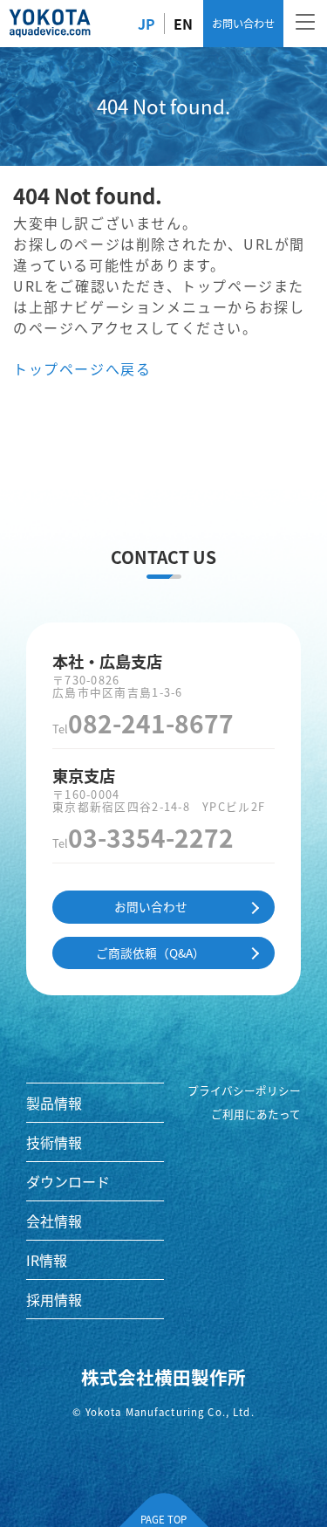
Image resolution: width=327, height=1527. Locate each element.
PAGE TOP (163, 1519)
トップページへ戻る (82, 368)
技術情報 (54, 1141)
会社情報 (54, 1220)
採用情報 (54, 1299)
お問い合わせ (243, 23)
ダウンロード (68, 1181)
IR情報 (46, 1259)
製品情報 (54, 1102)
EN (183, 23)
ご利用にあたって (256, 1114)
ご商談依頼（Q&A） (150, 952)
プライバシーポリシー (244, 1090)
